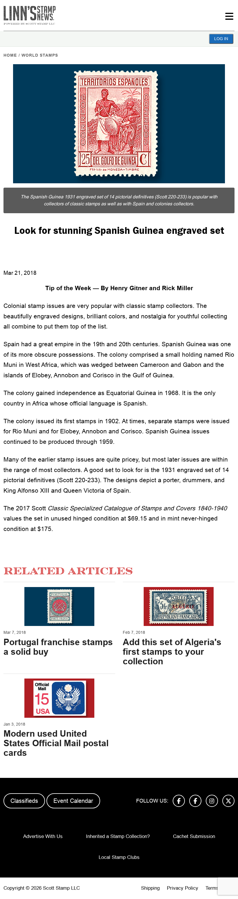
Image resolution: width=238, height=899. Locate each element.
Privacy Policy (182, 888)
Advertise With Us (43, 836)
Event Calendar (73, 801)
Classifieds (24, 801)
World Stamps (39, 55)
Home (10, 55)
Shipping (150, 888)
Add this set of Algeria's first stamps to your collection (172, 651)
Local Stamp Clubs (119, 857)
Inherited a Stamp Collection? (118, 836)
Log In (221, 38)
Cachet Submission (194, 836)
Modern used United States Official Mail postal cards (56, 743)
